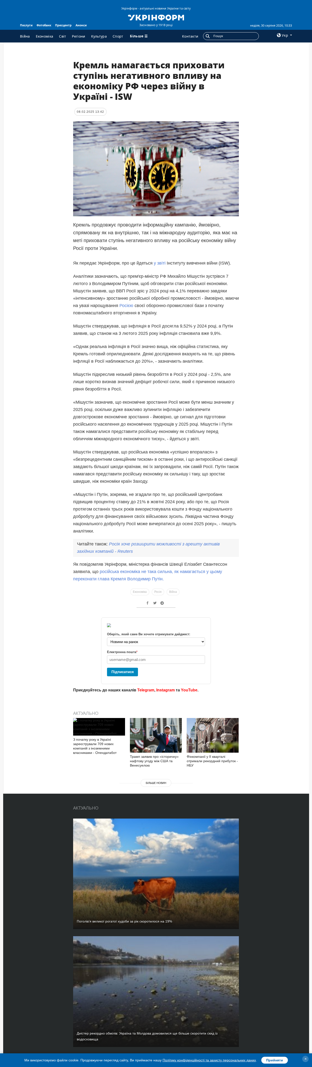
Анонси (81, 25)
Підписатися (122, 672)
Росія (158, 592)
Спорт (118, 36)
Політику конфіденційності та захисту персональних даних (209, 1060)
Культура (99, 36)
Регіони (78, 36)
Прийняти (274, 1060)
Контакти (190, 36)
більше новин (156, 782)
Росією (127, 305)
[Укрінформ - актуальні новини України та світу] (156, 17)
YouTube (189, 690)
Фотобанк (44, 25)
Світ (62, 36)
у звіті (160, 263)
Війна (25, 36)
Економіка (44, 36)
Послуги (26, 25)
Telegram (145, 690)
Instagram (165, 690)
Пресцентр (63, 25)
